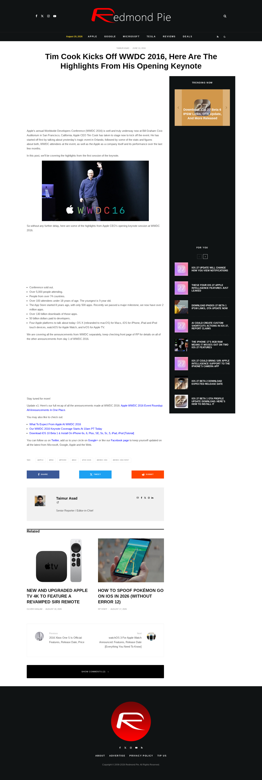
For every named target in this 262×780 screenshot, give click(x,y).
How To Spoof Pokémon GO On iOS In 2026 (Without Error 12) (131, 596)
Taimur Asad (122, 48)
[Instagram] (48, 16)
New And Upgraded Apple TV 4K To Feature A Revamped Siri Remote (57, 596)
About (100, 756)
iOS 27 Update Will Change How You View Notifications (210, 269)
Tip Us (162, 756)
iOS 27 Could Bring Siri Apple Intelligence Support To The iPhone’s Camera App (211, 363)
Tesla (151, 36)
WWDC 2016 (102, 460)
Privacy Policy (141, 756)
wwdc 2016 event (121, 460)
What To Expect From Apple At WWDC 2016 (55, 424)
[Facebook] (36, 16)
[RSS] (218, 36)
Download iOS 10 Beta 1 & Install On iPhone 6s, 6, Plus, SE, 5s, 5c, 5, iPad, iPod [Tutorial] (81, 433)
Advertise (117, 756)
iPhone (63, 460)
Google (110, 36)
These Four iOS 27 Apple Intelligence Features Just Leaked (210, 288)
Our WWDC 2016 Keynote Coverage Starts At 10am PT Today (65, 428)
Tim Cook (87, 460)
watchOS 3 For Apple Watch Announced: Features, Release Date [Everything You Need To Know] (120, 640)
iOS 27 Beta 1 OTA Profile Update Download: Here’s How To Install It (208, 401)
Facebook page (120, 440)
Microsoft (131, 36)
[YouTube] (55, 16)
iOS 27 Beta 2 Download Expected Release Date (207, 382)
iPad (52, 460)
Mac (74, 460)
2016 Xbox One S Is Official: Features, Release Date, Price (66, 637)
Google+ (93, 440)
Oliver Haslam (34, 609)
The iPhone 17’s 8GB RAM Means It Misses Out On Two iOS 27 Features (210, 345)
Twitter (55, 440)
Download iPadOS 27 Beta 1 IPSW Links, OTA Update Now (210, 307)
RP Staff (102, 609)
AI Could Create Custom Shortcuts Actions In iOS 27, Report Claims (210, 326)
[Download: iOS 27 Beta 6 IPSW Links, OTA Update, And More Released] (202, 107)
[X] (42, 16)
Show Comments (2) (93, 672)
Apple (92, 36)
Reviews (169, 36)
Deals (187, 36)
